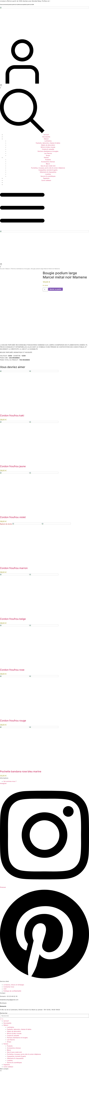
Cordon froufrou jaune (13, 466)
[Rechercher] (1, 1019)
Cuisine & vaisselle (48, 149)
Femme (46, 157)
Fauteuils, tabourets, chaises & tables (48, 143)
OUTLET (46, 135)
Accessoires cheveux (48, 162)
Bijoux (48, 164)
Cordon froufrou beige (13, 618)
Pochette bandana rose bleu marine (20, 771)
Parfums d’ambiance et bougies (48, 151)
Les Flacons (48, 153)
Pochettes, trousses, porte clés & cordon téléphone (48, 168)
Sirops (48, 155)
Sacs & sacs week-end (48, 166)
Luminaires (48, 141)
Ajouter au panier (55, 289)
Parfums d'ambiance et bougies (20, 269)
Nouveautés (46, 137)
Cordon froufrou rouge (13, 720)
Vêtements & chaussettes (48, 172)
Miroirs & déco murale (48, 147)
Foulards (48, 159)
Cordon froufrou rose (12, 669)
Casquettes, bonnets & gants (48, 170)
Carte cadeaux (46, 180)
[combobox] (44, 1016)
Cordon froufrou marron (14, 568)
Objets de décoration (48, 145)
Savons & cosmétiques (48, 176)
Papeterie (46, 178)
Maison (46, 139)
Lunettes (48, 174)
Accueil (2, 269)
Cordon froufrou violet (13, 517)
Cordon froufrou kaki (12, 415)
